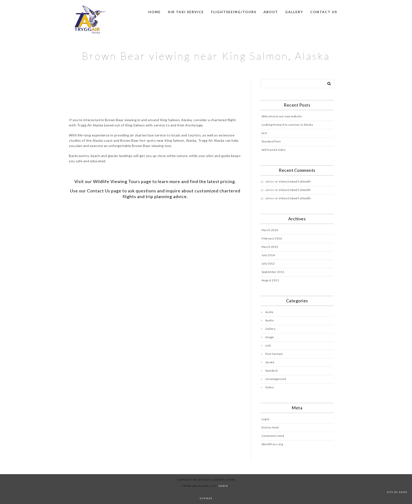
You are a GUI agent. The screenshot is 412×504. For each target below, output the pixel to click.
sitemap (206, 498)
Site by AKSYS (397, 492)
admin (223, 486)
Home (154, 12)
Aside (269, 312)
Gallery (294, 12)
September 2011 (273, 272)
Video (269, 387)
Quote (269, 362)
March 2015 (270, 247)
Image (269, 337)
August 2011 (270, 280)
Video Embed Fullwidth (295, 181)
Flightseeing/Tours (233, 12)
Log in (266, 419)
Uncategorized (275, 379)
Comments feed (273, 436)
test (264, 133)
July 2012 (268, 263)
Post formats (274, 354)
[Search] (327, 83)
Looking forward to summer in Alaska (287, 124)
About (270, 12)
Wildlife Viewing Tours (116, 181)
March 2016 (270, 230)
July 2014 (268, 255)
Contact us (323, 12)
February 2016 (272, 238)
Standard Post (271, 141)
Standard (271, 370)
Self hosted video (274, 150)
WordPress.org (272, 444)
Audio (269, 320)
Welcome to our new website (282, 116)
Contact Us (98, 190)
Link (268, 345)
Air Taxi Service (186, 12)
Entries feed (270, 427)
